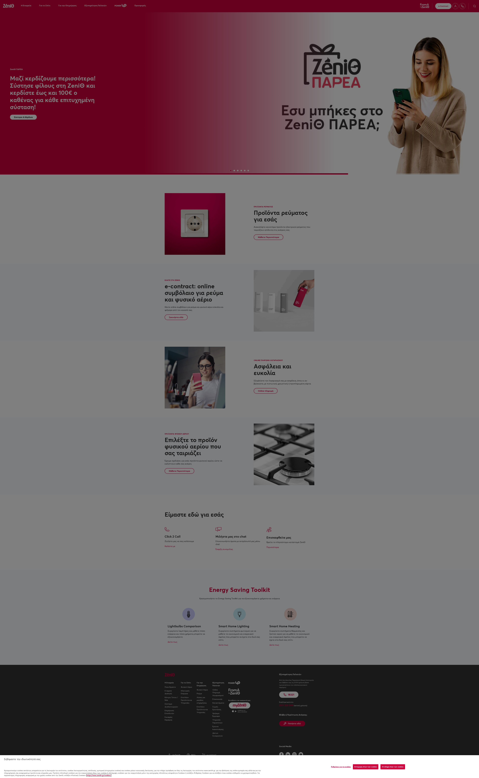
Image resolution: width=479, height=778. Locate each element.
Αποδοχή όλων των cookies (393, 767)
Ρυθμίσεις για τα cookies (341, 767)
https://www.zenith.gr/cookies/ (99, 775)
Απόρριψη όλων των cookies (365, 767)
